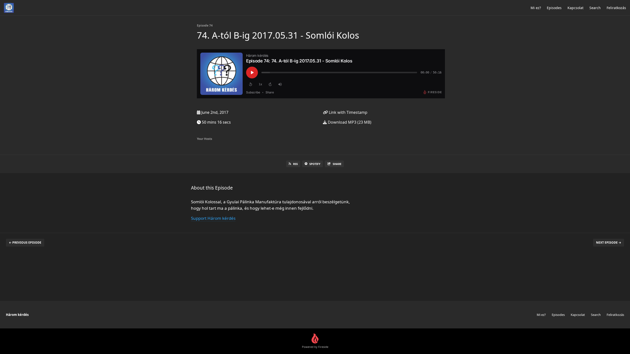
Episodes (554, 7)
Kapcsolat (575, 7)
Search (595, 7)
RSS (295, 164)
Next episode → (608, 242)
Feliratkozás (616, 7)
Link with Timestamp (347, 112)
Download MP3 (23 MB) (349, 122)
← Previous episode (25, 242)
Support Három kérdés (213, 218)
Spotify (314, 164)
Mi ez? (536, 7)
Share (337, 164)
